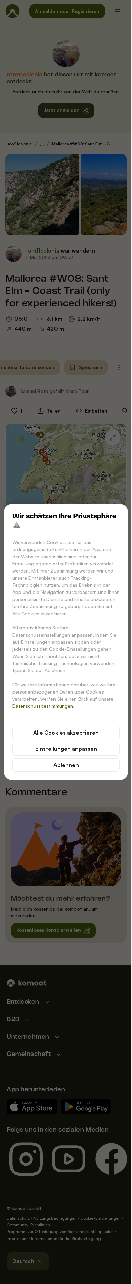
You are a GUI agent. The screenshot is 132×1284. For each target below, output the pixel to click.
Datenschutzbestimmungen (42, 706)
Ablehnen (66, 765)
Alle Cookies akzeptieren (66, 732)
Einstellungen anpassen (66, 748)
